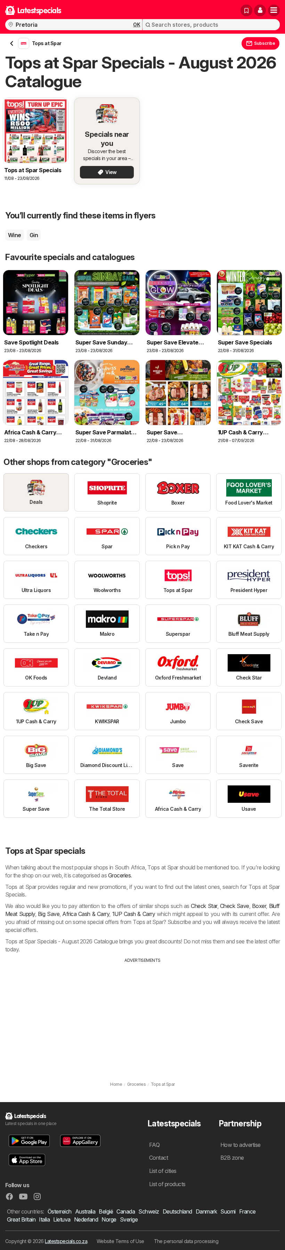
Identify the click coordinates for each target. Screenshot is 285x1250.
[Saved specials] (246, 10)
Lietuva (61, 1219)
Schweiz (148, 1211)
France (247, 1211)
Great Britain (21, 1219)
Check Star (204, 905)
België (106, 1211)
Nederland (86, 1219)
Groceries (119, 875)
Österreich (60, 1211)
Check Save (234, 905)
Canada (125, 1211)
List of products (167, 1184)
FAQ (154, 1144)
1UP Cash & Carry (133, 913)
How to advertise (240, 1144)
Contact (158, 1157)
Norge (108, 1219)
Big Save (48, 913)
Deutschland (177, 1211)
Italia (44, 1219)
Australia (85, 1211)
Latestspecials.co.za (66, 1241)
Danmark (206, 1211)
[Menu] (274, 10)
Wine (14, 235)
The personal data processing (186, 1241)
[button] (260, 10)
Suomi (227, 1211)
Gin (34, 235)
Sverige (129, 1219)
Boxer (259, 905)
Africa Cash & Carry (85, 913)
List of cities (163, 1170)
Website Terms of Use (120, 1241)
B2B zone (232, 1157)
